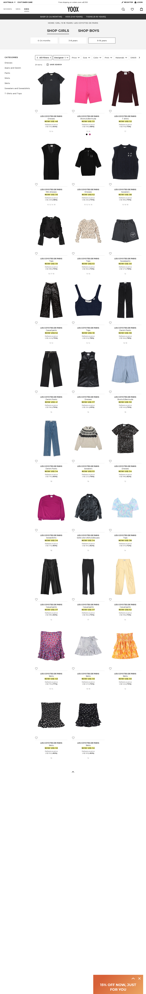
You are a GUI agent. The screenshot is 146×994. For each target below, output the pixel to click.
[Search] (123, 9)
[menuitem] (7, 9)
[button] (18, 62)
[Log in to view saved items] (132, 9)
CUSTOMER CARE (25, 2)
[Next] (139, 57)
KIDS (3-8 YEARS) (74, 17)
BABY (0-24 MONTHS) (51, 17)
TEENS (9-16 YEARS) (96, 17)
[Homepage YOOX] (73, 9)
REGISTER (128, 2)
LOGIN (139, 2)
